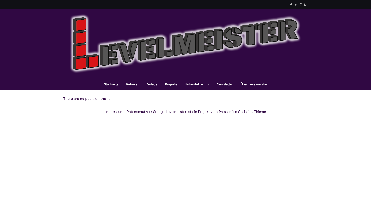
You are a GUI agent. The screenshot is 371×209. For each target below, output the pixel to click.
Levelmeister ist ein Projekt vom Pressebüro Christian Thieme (216, 112)
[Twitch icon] (305, 5)
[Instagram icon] (300, 5)
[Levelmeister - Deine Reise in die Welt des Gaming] (185, 43)
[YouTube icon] (295, 5)
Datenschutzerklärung (144, 112)
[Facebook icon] (291, 5)
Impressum (114, 112)
